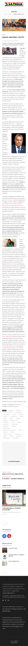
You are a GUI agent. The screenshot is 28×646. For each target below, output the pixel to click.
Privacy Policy (14, 642)
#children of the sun (7, 412)
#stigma (12, 432)
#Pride (20, 430)
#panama (13, 426)
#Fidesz (4, 418)
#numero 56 (5, 424)
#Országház (5, 426)
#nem (13, 422)
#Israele (11, 418)
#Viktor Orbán (6, 438)
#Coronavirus (6, 414)
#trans (4, 436)
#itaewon (18, 418)
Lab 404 (16, 641)
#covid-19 (21, 414)
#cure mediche (13, 416)
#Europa (21, 416)
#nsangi (19, 422)
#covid (14, 414)
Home (5, 14)
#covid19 (5, 416)
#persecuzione (6, 428)
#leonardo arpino (14, 420)
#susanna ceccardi (7, 434)
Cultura (10, 14)
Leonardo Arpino (6, 40)
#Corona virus (19, 412)
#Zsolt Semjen (16, 438)
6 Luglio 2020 (14, 40)
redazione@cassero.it (8, 593)
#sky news (5, 432)
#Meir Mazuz (6, 422)
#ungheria (18, 436)
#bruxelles (11, 410)
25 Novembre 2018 (15, 512)
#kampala (5, 420)
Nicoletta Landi (6, 512)
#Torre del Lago (18, 434)
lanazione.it (15, 406)
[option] (14, 502)
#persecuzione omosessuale (9, 430)
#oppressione (14, 424)
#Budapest (19, 410)
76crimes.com (17, 404)
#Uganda (11, 436)
